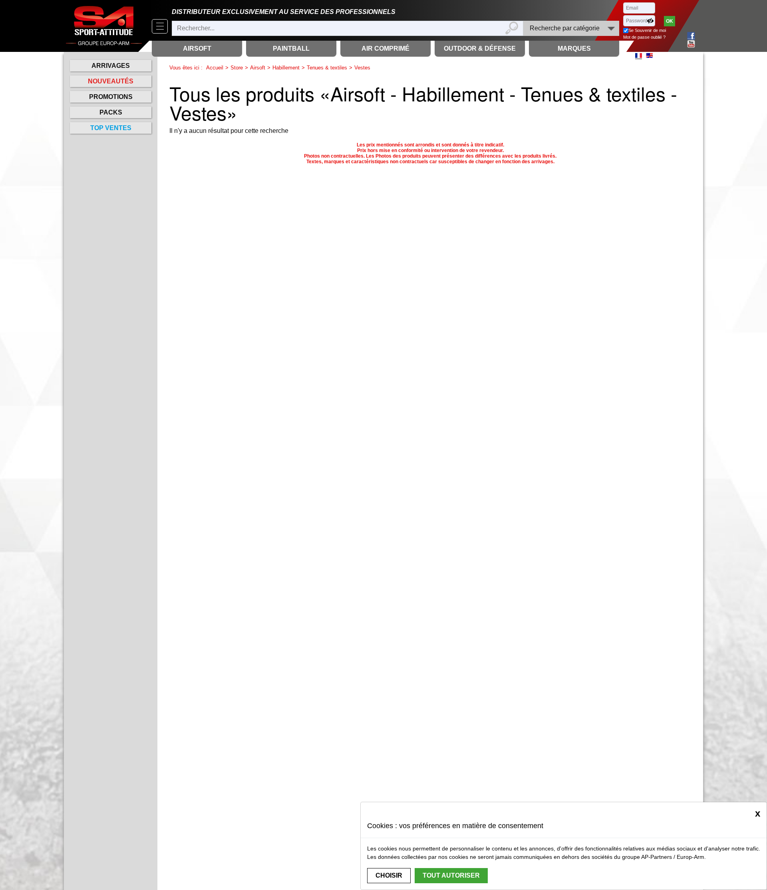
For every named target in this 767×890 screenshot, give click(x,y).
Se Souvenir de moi (647, 30)
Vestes (362, 68)
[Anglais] (649, 55)
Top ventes (110, 128)
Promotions (111, 96)
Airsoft (257, 68)
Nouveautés (110, 81)
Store (236, 68)
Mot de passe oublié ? (644, 37)
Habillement (286, 68)
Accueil (214, 68)
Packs (110, 112)
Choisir (389, 875)
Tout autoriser (451, 875)
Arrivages (110, 65)
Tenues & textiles (327, 68)
